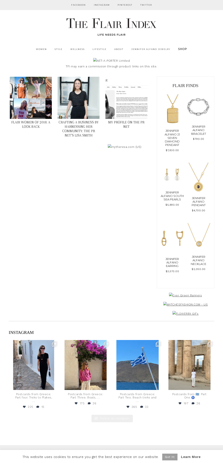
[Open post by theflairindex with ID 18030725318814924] (190, 365)
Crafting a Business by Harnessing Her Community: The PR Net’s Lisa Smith (79, 128)
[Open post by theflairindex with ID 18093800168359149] (137, 365)
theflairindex (33, 344)
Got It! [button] (170, 457)
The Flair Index (111, 26)
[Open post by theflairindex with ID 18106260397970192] (86, 365)
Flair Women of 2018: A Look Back (30, 124)
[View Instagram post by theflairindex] (54, 386)
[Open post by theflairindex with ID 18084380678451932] (34, 365)
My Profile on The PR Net (126, 124)
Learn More (191, 457)
